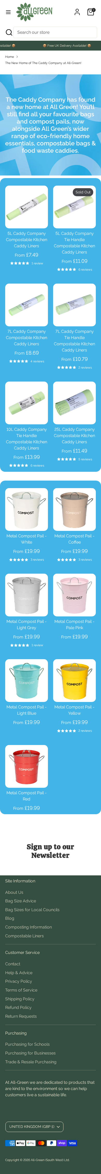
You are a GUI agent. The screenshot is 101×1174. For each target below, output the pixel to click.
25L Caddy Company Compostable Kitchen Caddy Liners (74, 435)
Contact (12, 963)
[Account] (77, 9)
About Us (14, 892)
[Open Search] (8, 32)
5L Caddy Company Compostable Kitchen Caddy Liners (26, 239)
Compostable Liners (24, 935)
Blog (9, 918)
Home (9, 57)
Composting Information (28, 927)
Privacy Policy (18, 981)
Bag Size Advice (20, 900)
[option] (50, 124)
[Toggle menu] (8, 12)
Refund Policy (18, 1007)
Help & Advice (18, 972)
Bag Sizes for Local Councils (32, 909)
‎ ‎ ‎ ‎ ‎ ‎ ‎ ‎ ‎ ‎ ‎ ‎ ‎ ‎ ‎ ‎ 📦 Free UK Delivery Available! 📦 (58, 45)
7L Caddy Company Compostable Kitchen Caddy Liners (26, 337)
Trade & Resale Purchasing (30, 1061)
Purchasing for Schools (27, 1044)
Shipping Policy (19, 998)
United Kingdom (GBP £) (31, 1126)
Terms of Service (21, 990)
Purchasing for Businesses (30, 1053)
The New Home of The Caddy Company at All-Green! (43, 63)
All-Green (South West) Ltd (50, 1160)
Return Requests (21, 1016)
